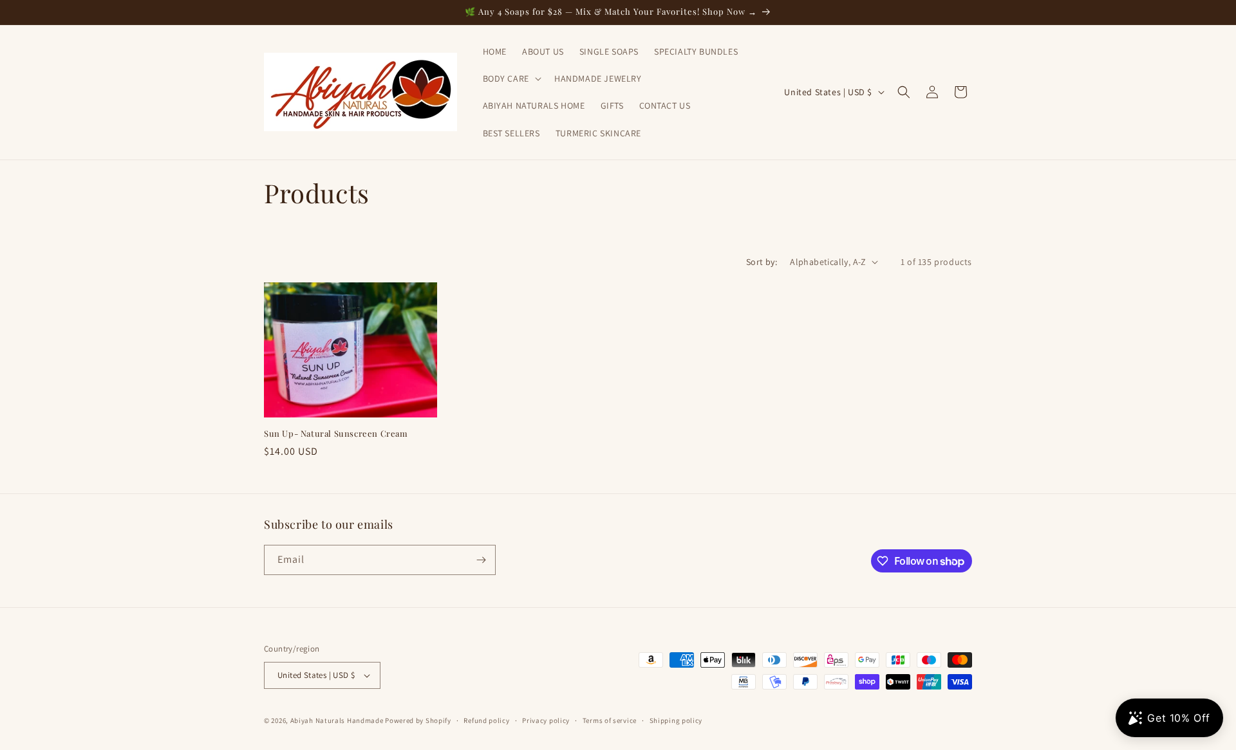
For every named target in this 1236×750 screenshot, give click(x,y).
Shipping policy (676, 720)
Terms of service (610, 720)
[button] (511, 78)
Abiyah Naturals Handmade (337, 720)
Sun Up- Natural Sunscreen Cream (336, 433)
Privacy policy (546, 720)
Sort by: (761, 262)
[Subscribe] (481, 560)
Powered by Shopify (418, 720)
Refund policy (486, 720)
